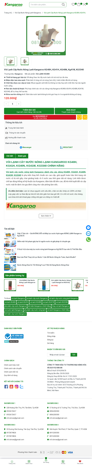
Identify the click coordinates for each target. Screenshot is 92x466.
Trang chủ (12, 463)
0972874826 (11, 433)
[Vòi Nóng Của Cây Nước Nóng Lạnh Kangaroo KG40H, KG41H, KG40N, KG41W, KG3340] (78, 285)
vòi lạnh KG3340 (62, 302)
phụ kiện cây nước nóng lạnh (35, 310)
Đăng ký (50, 340)
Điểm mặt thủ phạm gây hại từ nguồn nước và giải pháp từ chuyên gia (43, 241)
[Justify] (63, 4)
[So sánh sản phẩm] (84, 5)
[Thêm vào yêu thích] (79, 117)
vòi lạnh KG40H (10, 302)
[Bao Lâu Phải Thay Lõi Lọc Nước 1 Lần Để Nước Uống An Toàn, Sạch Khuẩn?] (10, 259)
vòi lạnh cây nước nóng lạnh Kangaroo (63, 298)
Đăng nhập (51, 336)
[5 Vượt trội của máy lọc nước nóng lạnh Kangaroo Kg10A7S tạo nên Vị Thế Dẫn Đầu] (10, 251)
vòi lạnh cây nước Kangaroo (37, 298)
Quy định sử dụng (10, 375)
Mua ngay (71, 111)
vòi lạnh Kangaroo (18, 298)
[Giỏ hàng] (78, 5)
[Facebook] (88, 227)
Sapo (51, 449)
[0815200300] (88, 239)
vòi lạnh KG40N (35, 302)
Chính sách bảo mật (11, 365)
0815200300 (40, 116)
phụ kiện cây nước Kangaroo (15, 306)
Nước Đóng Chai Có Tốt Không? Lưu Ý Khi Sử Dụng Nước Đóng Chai (43, 265)
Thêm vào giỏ (29, 111)
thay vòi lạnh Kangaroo (60, 306)
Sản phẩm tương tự (14, 275)
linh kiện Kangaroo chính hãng (39, 306)
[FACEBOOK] (6, 386)
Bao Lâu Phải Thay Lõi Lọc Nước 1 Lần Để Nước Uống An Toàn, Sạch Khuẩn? (46, 257)
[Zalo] (88, 233)
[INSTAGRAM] (16, 386)
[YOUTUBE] (11, 386)
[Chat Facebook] (21, 147)
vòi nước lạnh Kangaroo (14, 310)
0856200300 (54, 411)
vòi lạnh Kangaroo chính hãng (58, 310)
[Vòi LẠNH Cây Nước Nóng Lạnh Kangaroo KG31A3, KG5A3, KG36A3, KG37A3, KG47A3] (44, 285)
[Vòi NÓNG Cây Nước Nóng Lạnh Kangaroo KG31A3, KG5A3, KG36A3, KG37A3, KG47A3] (10, 285)
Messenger (27, 147)
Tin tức (63, 463)
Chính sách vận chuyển (13, 368)
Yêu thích (80, 463)
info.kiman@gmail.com (15, 418)
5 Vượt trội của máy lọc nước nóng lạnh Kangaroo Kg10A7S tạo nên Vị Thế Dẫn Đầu (49, 249)
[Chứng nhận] (24, 336)
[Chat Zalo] (61, 147)
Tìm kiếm (50, 333)
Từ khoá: (7, 298)
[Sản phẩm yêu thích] (73, 5)
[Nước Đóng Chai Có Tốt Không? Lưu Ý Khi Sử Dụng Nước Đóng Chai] (10, 267)
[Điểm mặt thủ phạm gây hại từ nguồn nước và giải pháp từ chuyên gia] (10, 243)
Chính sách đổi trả (11, 372)
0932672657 (68, 147)
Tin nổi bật (9, 229)
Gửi (73, 355)
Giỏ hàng (50, 343)
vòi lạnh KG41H (23, 302)
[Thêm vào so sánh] (85, 117)
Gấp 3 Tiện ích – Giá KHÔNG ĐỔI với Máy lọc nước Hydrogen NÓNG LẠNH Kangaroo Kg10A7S (49, 235)
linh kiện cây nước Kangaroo (15, 314)
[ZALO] (22, 386)
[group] (46, 35)
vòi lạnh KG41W (48, 302)
